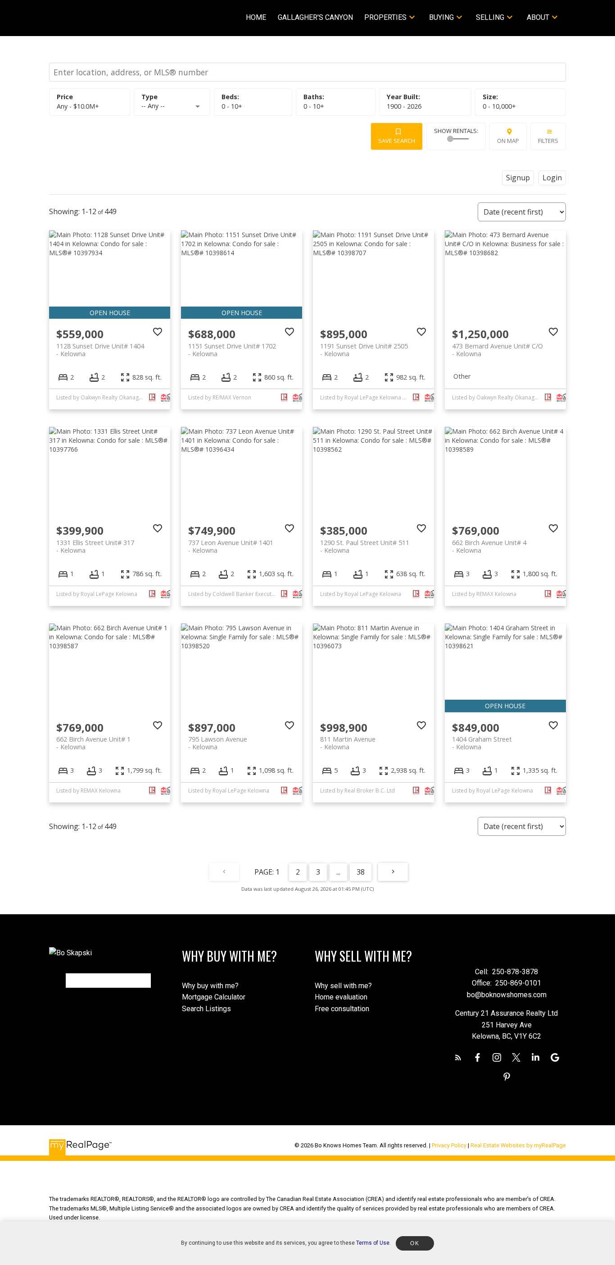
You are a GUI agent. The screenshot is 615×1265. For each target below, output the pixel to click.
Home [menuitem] (256, 17)
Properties (385, 17)
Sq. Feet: (499, 106)
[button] (458, 1057)
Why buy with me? (210, 985)
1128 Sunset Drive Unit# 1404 (100, 350)
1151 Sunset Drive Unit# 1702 (232, 350)
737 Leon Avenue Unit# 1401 (230, 546)
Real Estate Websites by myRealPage (518, 1145)
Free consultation (342, 1008)
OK (414, 1243)
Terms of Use (372, 1243)
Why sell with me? (343, 985)
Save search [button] (396, 141)
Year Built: (404, 106)
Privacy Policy (449, 1145)
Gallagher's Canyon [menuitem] (315, 17)
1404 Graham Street (482, 743)
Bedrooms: (232, 106)
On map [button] (508, 141)
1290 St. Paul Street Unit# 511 (364, 546)
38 (361, 872)
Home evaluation (341, 997)
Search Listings (206, 1008)
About (538, 17)
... (338, 872)
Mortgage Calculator (213, 997)
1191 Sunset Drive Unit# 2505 (364, 350)
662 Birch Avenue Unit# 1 (93, 743)
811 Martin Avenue (347, 743)
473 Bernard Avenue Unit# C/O (497, 350)
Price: (78, 106)
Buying (441, 17)
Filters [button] (548, 141)
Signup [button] (518, 178)
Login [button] (552, 178)
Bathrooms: (313, 106)
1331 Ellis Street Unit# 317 (95, 546)
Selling (490, 17)
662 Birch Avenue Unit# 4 (489, 546)
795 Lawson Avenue (217, 743)
